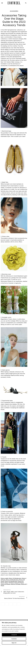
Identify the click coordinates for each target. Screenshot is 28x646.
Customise (14, 638)
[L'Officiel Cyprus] (14, 2)
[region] (14, 633)
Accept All (14, 634)
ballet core (9, 184)
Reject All (14, 642)
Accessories (14, 11)
